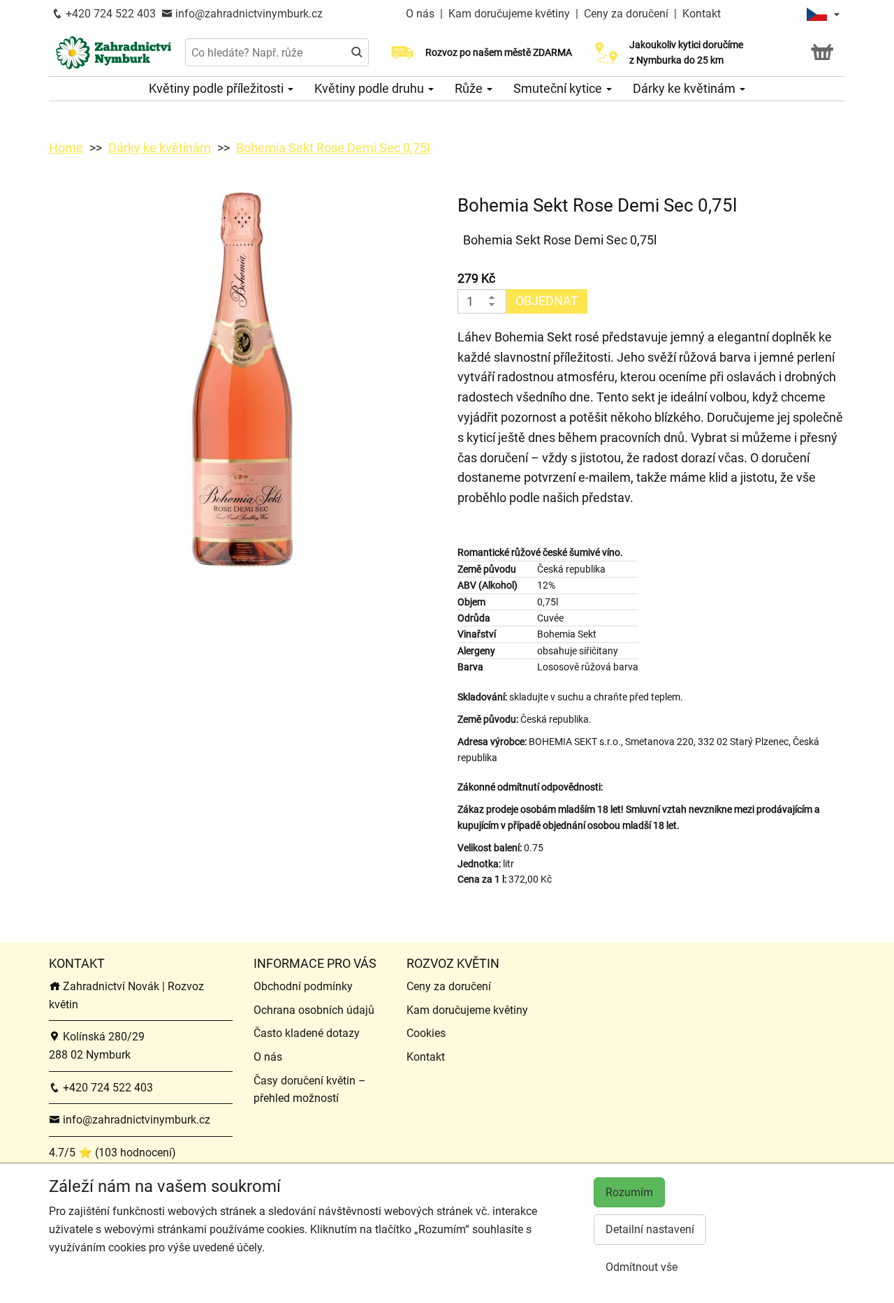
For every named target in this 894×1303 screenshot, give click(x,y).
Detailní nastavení (650, 1229)
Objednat (546, 300)
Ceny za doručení (626, 13)
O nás (421, 13)
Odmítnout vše (641, 1267)
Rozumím (629, 1192)
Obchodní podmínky (303, 986)
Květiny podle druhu (370, 88)
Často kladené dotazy (307, 1033)
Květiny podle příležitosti (217, 88)
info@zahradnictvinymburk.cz (248, 13)
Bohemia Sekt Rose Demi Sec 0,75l (333, 147)
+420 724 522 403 (109, 13)
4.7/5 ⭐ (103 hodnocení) (112, 1152)
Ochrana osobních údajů (314, 1010)
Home (66, 147)
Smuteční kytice (559, 88)
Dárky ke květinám (685, 88)
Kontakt (701, 13)
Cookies (426, 1033)
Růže (470, 88)
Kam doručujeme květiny (509, 13)
